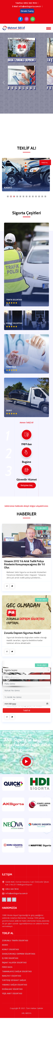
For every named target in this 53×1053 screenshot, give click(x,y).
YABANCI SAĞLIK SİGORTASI (14, 984)
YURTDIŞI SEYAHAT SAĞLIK (14, 980)
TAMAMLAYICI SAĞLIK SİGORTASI (17, 971)
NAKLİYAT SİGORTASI (11, 976)
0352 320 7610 (30, 3)
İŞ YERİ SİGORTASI (10, 958)
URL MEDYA (26, 1013)
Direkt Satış (27, 11)
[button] (7, 196)
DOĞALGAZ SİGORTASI (12, 989)
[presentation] (3, 82)
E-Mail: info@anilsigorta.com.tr (26, 6)
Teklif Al (26, 710)
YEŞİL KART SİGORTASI (12, 993)
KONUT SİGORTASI (14, 187)
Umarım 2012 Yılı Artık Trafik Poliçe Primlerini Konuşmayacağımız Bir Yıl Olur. (24, 564)
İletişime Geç (26, 485)
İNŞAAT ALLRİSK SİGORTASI (14, 962)
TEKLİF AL (44, 163)
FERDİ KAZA (7, 967)
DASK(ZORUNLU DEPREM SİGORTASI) (18, 954)
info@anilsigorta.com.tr (16, 893)
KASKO (5, 945)
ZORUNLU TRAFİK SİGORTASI (15, 940)
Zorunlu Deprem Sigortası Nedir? (22, 633)
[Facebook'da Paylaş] (7, 586)
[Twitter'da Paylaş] (12, 586)
